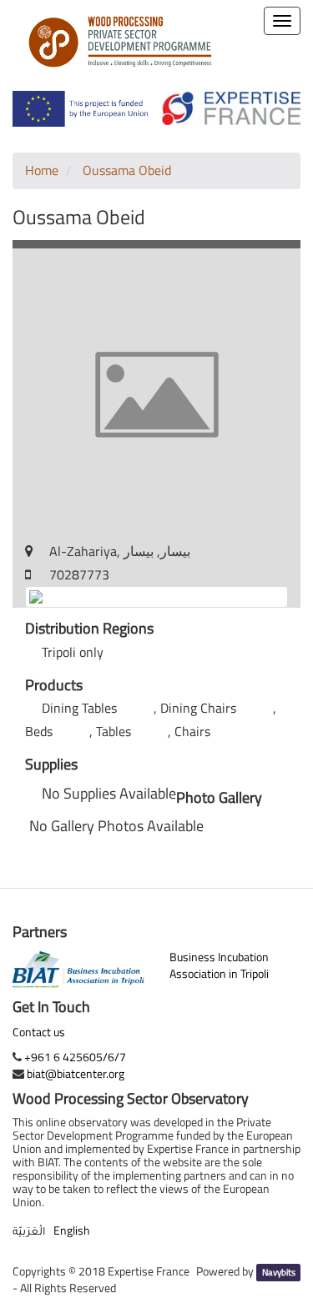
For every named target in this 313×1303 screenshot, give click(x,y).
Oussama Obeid (127, 170)
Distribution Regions (89, 628)
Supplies (51, 764)
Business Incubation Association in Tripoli (219, 965)
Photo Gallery (219, 797)
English (71, 1230)
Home (41, 170)
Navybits (278, 1272)
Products (54, 685)
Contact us (39, 1032)
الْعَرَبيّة (29, 1233)
